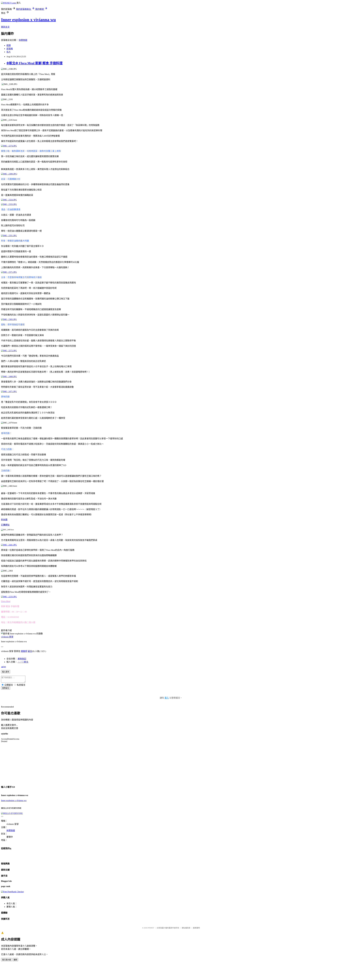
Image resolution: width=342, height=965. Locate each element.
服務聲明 (196, 928)
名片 (8, 52)
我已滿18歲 (6, 960)
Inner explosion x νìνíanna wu (13, 800)
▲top (3, 666)
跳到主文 (5, 27)
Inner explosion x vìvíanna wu (28, 19)
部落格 (9, 49)
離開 (15, 960)
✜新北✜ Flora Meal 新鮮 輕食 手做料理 (34, 63)
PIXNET (151, 928)
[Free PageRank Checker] (12, 892)
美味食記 (22, 659)
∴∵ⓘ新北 (23, 662)
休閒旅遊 (23, 40)
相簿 (8, 45)
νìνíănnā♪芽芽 (7, 637)
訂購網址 (5, 525)
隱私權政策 (186, 928)
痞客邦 (24, 651)
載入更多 (5, 672)
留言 (30, 651)
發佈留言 (5, 688)
